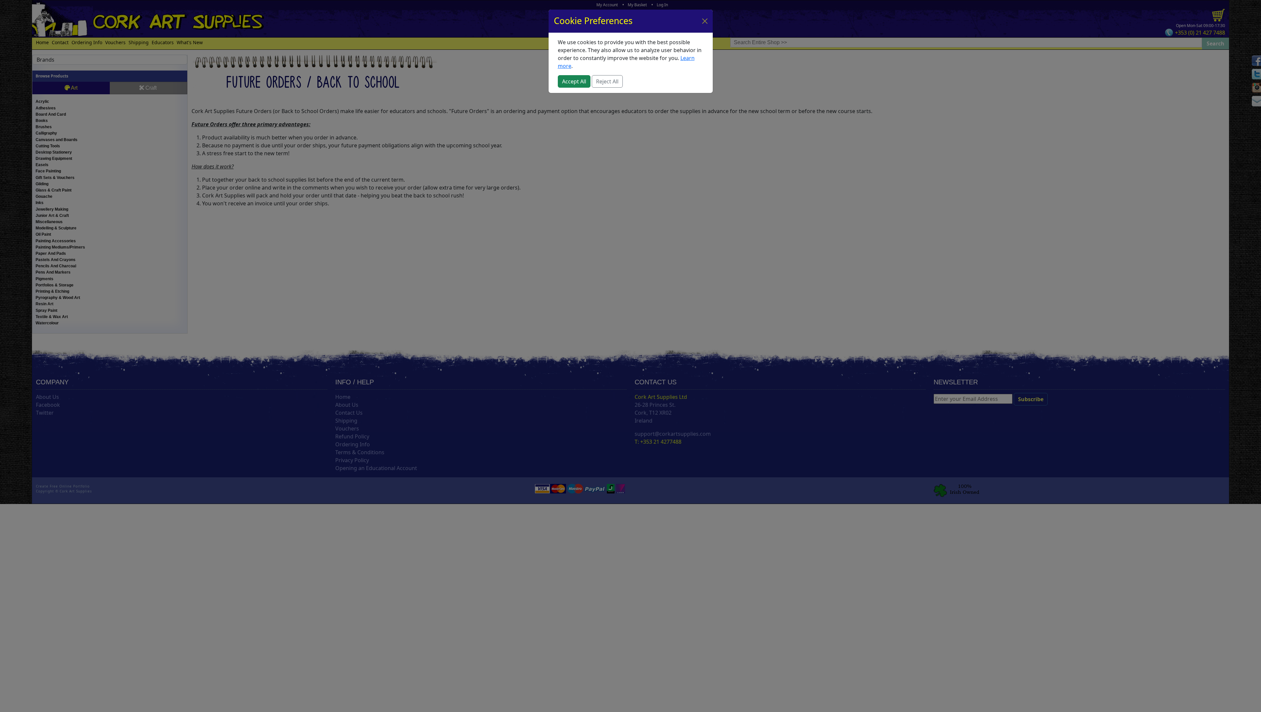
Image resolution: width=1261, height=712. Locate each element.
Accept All (574, 81)
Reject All (607, 81)
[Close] (705, 21)
